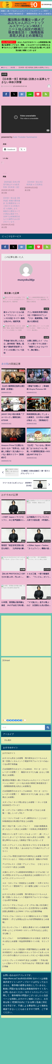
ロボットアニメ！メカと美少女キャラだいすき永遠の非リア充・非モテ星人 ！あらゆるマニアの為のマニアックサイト (26, 848)
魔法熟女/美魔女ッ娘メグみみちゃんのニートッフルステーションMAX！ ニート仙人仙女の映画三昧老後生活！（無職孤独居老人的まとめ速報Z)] (26, 783)
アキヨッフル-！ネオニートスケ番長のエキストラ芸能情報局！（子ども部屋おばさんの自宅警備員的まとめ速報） (25, 919)
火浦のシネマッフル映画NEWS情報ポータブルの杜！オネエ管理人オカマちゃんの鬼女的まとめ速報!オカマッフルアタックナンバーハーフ (26, 875)
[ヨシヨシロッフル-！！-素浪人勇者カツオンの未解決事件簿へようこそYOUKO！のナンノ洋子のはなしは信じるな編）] (25, 930)
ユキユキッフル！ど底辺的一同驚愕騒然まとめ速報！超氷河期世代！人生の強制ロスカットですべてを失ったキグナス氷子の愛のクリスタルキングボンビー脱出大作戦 (25, 952)
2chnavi (6, 660)
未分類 (4, 74)
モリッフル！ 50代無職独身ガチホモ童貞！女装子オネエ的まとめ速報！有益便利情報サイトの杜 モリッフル (25, 941)
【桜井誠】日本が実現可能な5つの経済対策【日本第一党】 (11, 184)
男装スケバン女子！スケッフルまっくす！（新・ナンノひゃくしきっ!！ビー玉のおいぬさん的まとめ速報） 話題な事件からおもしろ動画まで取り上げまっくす (26, 837)
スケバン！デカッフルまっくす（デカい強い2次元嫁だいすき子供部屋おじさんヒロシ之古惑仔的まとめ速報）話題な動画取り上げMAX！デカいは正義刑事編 (25, 908)
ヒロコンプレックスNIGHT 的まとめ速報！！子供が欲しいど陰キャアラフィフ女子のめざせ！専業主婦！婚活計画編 (25, 963)
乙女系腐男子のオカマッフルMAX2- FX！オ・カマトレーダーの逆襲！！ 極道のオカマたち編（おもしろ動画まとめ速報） (25, 772)
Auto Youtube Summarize (25, 137)
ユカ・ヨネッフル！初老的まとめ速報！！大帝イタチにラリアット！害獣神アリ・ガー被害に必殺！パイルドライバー (25, 886)
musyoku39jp (26, 279)
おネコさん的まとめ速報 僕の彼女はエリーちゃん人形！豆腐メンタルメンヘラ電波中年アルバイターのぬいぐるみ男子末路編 (25, 761)
